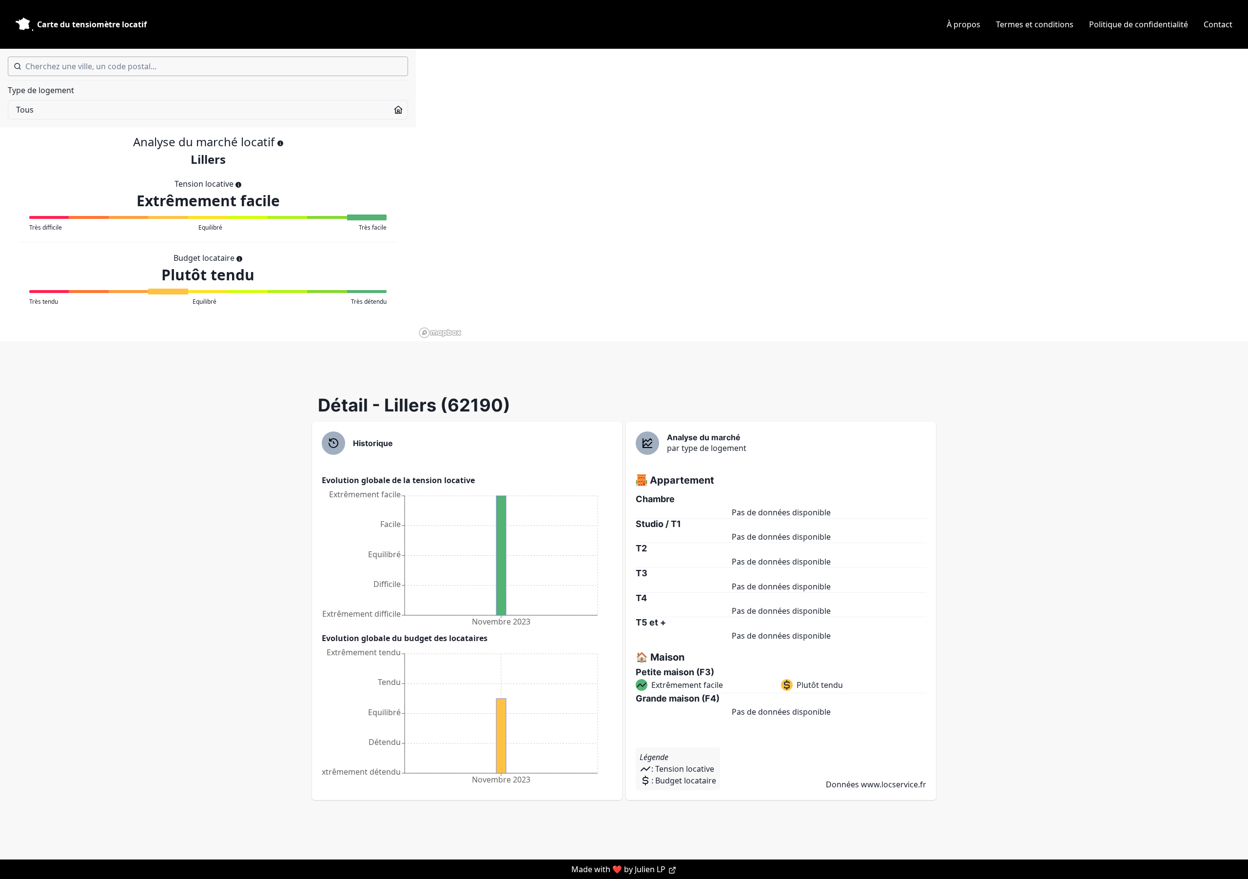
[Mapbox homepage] (440, 332)
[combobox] (208, 66)
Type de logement (41, 90)
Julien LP (651, 869)
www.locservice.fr (893, 784)
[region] (832, 195)
